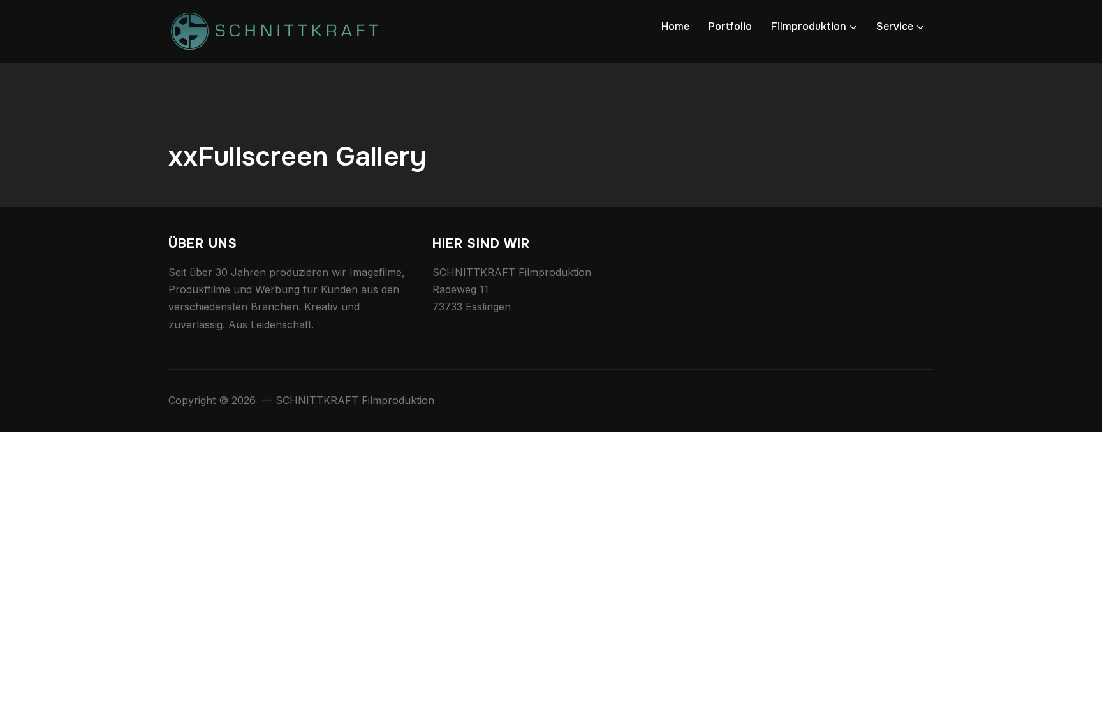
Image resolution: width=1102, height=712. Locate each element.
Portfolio (730, 26)
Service (894, 26)
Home (675, 26)
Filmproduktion (808, 26)
